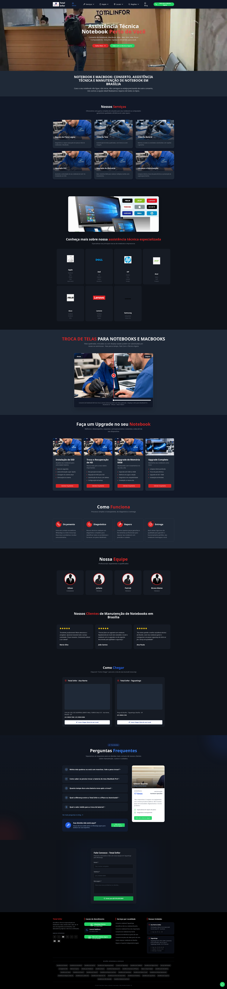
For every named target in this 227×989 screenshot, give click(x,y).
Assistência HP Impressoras (128, 268)
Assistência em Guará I (78, 972)
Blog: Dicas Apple (70, 271)
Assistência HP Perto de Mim (127, 271)
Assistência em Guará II (92, 972)
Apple (104, 4)
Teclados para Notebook (87, 968)
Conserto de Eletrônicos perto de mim (127, 934)
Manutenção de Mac (70, 268)
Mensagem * (97, 881)
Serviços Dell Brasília (165, 965)
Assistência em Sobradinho (162, 968)
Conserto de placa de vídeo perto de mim (128, 937)
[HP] (54, 941)
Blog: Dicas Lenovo (99, 306)
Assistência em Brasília (62, 965)
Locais (118, 4)
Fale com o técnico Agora (165, 4)
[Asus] (67, 937)
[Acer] (63, 937)
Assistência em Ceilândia (136, 965)
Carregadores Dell (63, 968)
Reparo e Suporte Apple (147, 968)
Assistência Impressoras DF (113, 968)
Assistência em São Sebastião (104, 979)
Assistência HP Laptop (128, 275)
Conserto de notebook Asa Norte (125, 932)
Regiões (134, 4)
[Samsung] (76, 937)
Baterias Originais (74, 968)
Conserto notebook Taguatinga (125, 923)
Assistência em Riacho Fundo (140, 972)
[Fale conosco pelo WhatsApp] (222, 984)
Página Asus (70, 303)
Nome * (96, 862)
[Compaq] (59, 941)
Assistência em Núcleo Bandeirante (158, 972)
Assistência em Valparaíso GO (98, 975)
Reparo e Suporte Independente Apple (127, 943)
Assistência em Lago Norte (149, 975)
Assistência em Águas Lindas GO (65, 975)
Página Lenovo (99, 303)
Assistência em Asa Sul (90, 965)
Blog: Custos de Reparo (99, 270)
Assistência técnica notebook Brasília (127, 926)
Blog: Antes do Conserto (70, 306)
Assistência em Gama (65, 972)
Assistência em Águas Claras (151, 965)
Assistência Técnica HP (128, 260)
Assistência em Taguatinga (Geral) (105, 965)
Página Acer (156, 266)
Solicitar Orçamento (67, 486)
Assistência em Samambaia (125, 972)
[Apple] (54, 937)
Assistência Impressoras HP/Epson (131, 968)
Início (74, 5)
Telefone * (97, 872)
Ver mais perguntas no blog (71, 815)
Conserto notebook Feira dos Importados (128, 929)
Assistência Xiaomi (100, 968)
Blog (146, 5)
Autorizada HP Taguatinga (128, 264)
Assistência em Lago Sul (163, 975)
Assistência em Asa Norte (76, 965)
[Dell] (59, 937)
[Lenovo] (71, 937)
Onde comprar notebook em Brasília (126, 940)
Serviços (89, 4)
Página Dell (99, 266)
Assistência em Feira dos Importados (116, 975)
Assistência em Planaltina (134, 975)
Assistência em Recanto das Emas (108, 972)
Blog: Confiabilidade (156, 270)
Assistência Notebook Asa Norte (121, 979)
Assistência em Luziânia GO (82, 975)
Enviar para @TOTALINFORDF (115, 898)
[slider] (113, 400)
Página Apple (70, 264)
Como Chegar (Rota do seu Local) (88, 722)
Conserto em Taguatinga (122, 965)
